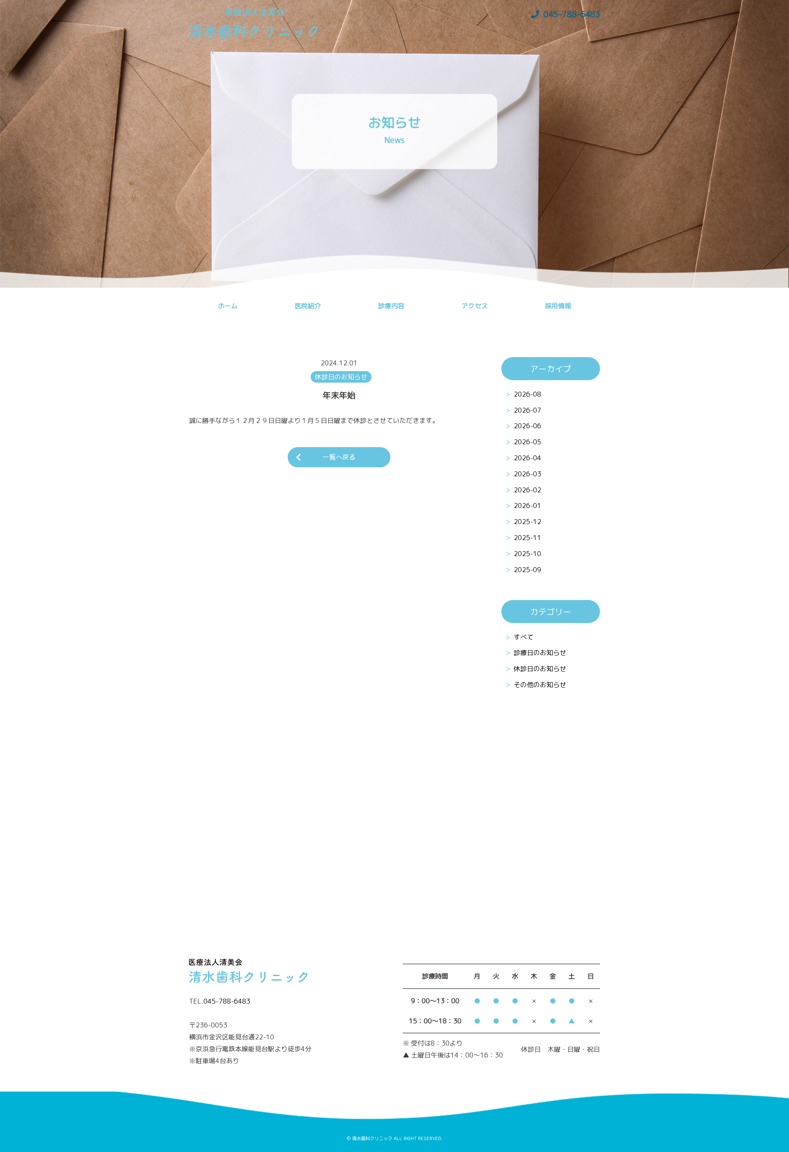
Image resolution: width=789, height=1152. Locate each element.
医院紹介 (308, 305)
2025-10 (527, 553)
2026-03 (527, 473)
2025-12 (527, 521)
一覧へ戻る (339, 457)
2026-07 (527, 410)
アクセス (474, 305)
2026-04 (527, 457)
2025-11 (527, 537)
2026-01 (527, 505)
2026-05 (527, 441)
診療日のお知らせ (540, 653)
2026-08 (527, 394)
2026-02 (527, 489)
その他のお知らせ (540, 685)
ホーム (228, 305)
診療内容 (391, 305)
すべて (523, 637)
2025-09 (527, 569)
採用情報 (558, 305)
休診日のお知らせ (540, 669)
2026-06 (527, 425)
